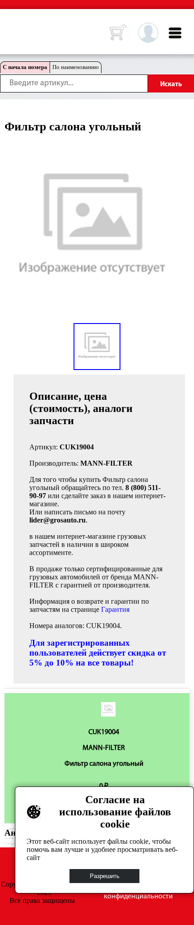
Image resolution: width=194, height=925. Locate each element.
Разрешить (105, 876)
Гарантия (115, 609)
